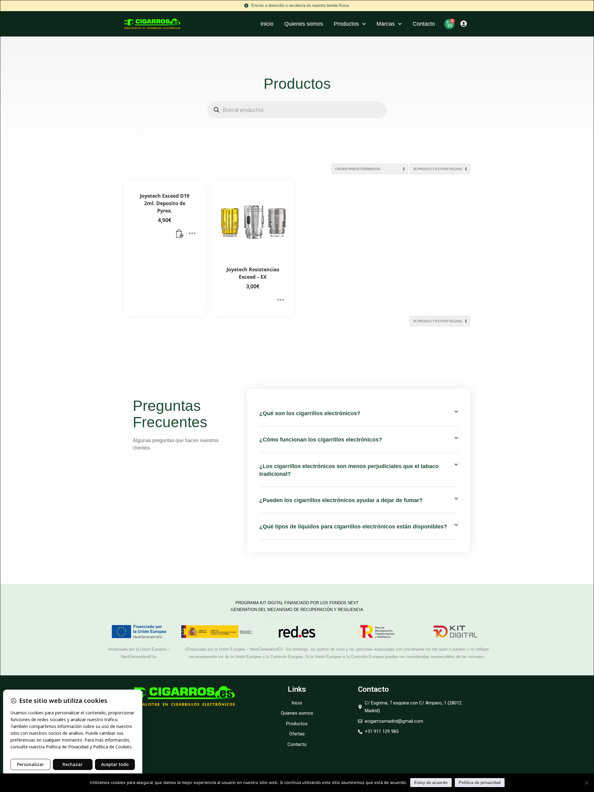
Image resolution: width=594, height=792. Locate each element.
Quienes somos (303, 24)
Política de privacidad (480, 782)
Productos (346, 24)
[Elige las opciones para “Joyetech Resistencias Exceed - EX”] (280, 300)
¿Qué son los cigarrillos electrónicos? (309, 413)
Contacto (424, 24)
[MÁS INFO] (192, 234)
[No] (586, 783)
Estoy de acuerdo (431, 782)
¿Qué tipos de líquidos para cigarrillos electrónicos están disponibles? (353, 526)
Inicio (266, 24)
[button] (180, 234)
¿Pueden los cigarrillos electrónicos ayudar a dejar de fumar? (341, 500)
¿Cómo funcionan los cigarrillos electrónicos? (320, 440)
